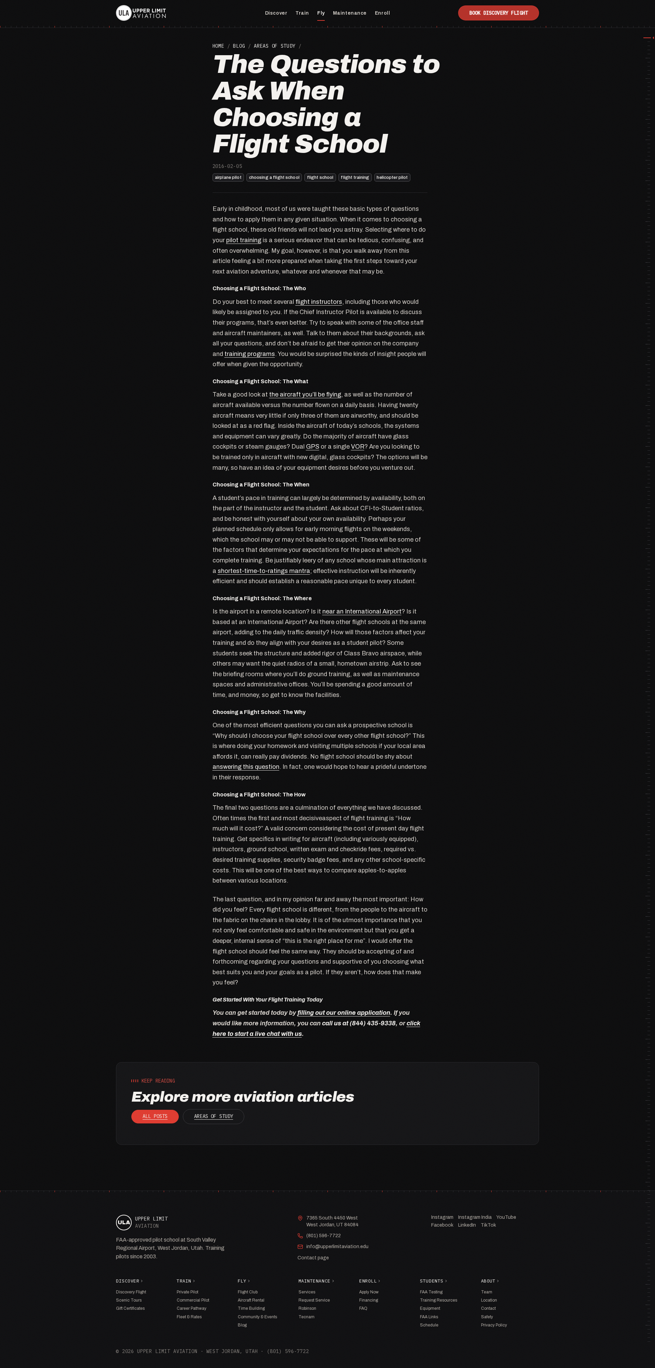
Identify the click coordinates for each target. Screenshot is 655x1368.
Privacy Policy (494, 1325)
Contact (488, 1308)
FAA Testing (431, 1292)
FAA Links (429, 1317)
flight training (355, 177)
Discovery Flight (131, 1292)
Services (307, 1292)
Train (302, 13)
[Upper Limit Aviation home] (141, 13)
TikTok (488, 1225)
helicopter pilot (392, 177)
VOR (357, 446)
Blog (239, 46)
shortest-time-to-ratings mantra (264, 571)
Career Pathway (191, 1308)
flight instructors (318, 301)
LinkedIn (467, 1225)
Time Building (251, 1308)
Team (486, 1292)
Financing (368, 1300)
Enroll (382, 13)
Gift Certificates (130, 1308)
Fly (321, 13)
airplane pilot (228, 177)
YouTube (506, 1217)
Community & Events (257, 1317)
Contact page (313, 1257)
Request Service (314, 1300)
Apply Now (369, 1292)
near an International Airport (362, 611)
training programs (249, 354)
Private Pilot (187, 1292)
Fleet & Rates (189, 1317)
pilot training (243, 240)
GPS (312, 446)
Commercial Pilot (193, 1300)
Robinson (307, 1308)
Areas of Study (274, 46)
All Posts (155, 1116)
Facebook (442, 1225)
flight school (320, 177)
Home (218, 46)
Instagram (442, 1217)
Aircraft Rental (251, 1300)
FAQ (363, 1308)
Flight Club (248, 1292)
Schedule (429, 1325)
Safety (487, 1317)
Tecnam (307, 1317)
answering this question (246, 766)
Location (489, 1300)
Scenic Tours (129, 1300)
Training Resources (438, 1300)
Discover (276, 13)
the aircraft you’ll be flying (305, 394)
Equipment (430, 1308)
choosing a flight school (274, 177)
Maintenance (350, 13)
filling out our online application (343, 1012)
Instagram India (475, 1217)
